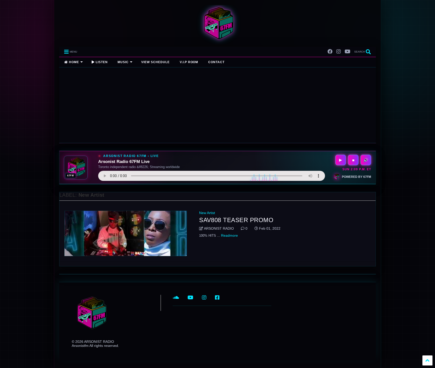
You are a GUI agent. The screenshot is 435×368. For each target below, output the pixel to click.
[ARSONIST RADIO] (217, 40)
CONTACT (216, 62)
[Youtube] (347, 51)
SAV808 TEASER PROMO (236, 220)
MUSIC (123, 62)
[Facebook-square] (217, 297)
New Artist (207, 213)
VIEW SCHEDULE (155, 62)
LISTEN (101, 62)
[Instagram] (338, 51)
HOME (73, 62)
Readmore (229, 235)
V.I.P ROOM (189, 62)
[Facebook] (330, 51)
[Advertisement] (217, 105)
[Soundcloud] (176, 297)
